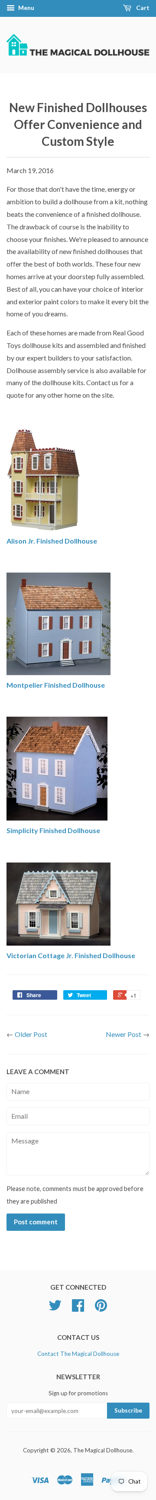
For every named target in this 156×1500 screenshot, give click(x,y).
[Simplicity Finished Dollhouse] (56, 818)
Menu (25, 7)
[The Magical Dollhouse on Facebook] (78, 1308)
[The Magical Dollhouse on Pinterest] (100, 1308)
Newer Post (123, 1034)
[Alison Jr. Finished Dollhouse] (43, 528)
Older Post (31, 1034)
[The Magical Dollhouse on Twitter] (55, 1308)
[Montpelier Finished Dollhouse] (58, 672)
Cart (142, 7)
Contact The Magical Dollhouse (78, 1353)
